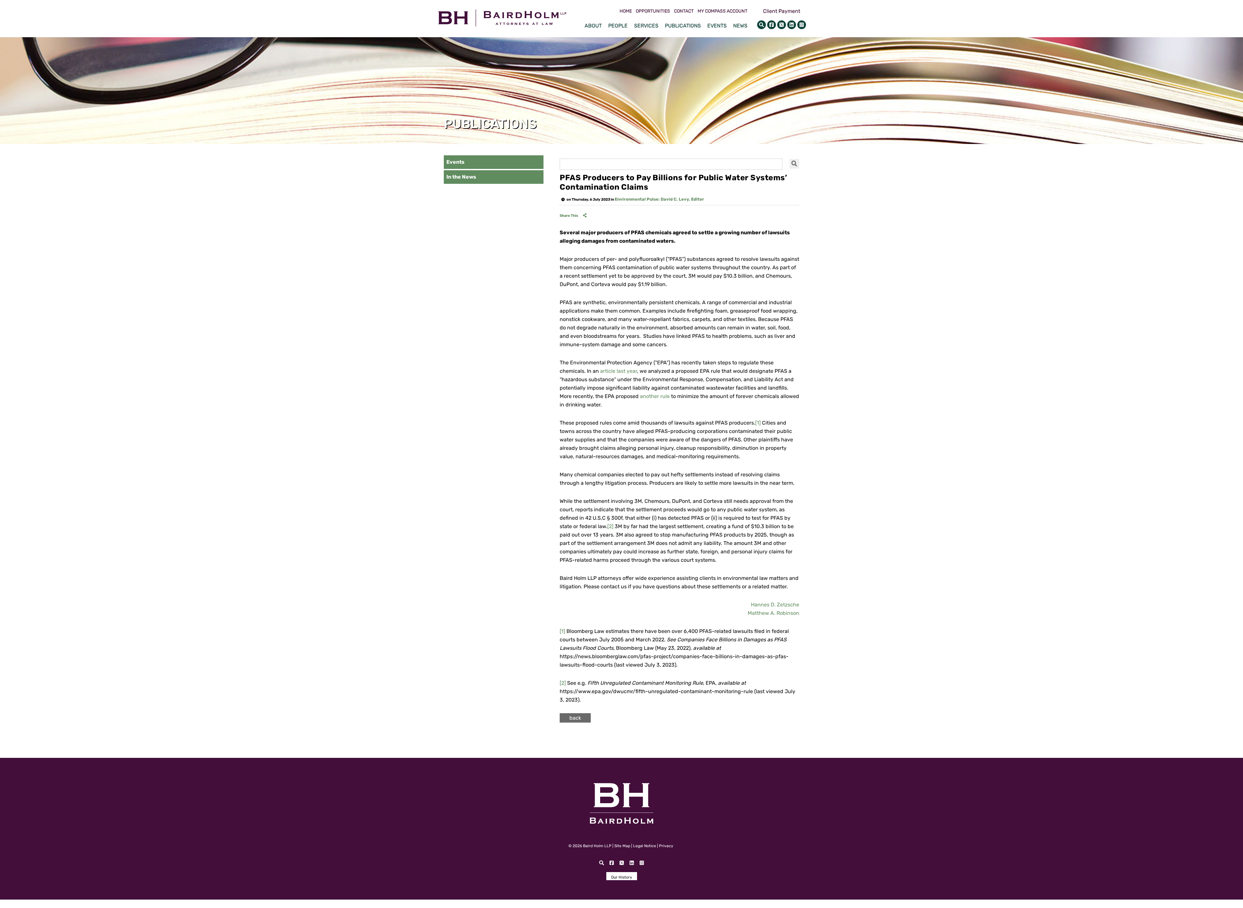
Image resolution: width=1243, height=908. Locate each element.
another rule (655, 396)
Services (646, 26)
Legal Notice (644, 846)
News (740, 26)
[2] (610, 526)
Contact (684, 11)
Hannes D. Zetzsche (775, 605)
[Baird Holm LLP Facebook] (771, 24)
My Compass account (722, 11)
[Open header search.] (761, 24)
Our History (621, 877)
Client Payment (781, 11)
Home (626, 11)
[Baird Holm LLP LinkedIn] (791, 24)
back (575, 718)
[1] (758, 423)
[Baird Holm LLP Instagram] (801, 24)
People (618, 26)
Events (717, 26)
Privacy (666, 846)
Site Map (622, 846)
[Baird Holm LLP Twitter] (781, 24)
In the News (461, 177)
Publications (683, 26)
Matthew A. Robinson (773, 613)
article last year (618, 371)
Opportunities (653, 11)
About (593, 26)
